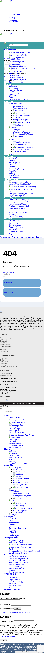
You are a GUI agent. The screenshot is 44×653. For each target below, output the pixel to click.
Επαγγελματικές (15, 91)
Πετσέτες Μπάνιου (22, 142)
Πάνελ (11, 191)
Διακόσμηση (9, 156)
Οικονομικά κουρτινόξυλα (19, 202)
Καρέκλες (12, 165)
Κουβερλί (16, 118)
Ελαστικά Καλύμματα (21, 132)
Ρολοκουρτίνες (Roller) (20, 182)
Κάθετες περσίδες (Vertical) (22, 189)
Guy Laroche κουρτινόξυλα (19, 206)
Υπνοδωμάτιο (16, 104)
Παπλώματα (20, 113)
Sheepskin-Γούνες (16, 82)
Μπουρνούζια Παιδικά (24, 147)
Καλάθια (12, 160)
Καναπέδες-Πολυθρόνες (18, 169)
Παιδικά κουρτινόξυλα (17, 208)
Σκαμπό (12, 167)
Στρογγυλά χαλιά (17, 55)
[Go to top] (1, 408)
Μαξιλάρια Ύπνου (22, 122)
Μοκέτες (7, 84)
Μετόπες (12, 215)
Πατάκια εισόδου (15, 78)
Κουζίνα (14, 154)
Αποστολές (3, 339)
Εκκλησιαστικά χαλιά (17, 80)
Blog (10, 234)
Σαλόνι (13, 128)
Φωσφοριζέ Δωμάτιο (21, 120)
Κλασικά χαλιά (14, 60)
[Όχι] (42, 652)
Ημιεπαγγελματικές (16, 93)
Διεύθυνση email (7, 621)
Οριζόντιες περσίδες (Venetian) (23, 187)
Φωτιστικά (13, 158)
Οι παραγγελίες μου (6, 365)
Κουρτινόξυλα (10, 198)
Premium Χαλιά (15, 50)
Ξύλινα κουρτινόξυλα (17, 217)
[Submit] (4, 276)
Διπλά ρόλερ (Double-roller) (20, 184)
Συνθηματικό (5, 604)
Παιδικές (12, 97)
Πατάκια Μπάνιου (20, 152)
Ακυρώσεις (3, 342)
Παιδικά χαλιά (14, 64)
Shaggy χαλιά (14, 73)
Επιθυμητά (3, 363)
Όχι (23, 652)
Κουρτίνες (19, 137)
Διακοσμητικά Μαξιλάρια (23, 134)
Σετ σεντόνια (18, 106)
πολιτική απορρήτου (7, 636)
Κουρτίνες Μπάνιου (21, 149)
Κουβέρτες (19, 111)
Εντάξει (18, 652)
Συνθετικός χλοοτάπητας (19, 99)
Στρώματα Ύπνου (22, 125)
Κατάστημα (13, 223)
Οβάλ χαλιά (15, 71)
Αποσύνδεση (4, 361)
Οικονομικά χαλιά (16, 66)
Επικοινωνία (14, 221)
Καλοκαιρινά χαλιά (16, 62)
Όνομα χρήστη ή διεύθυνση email (13, 598)
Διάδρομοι (13, 86)
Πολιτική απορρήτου (8, 366)
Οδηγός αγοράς (15, 225)
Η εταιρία (3, 349)
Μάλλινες (12, 95)
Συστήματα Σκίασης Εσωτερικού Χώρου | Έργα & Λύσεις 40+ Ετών (25, 195)
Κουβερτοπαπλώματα (22, 116)
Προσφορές (15, 58)
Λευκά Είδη (8, 101)
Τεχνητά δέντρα (15, 175)
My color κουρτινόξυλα (18, 213)
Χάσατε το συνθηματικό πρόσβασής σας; (15, 612)
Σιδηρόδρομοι (14, 210)
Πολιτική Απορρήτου (17, 231)
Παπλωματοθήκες (20, 108)
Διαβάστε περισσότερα (33, 652)
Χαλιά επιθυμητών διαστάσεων (23, 69)
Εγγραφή (4, 640)
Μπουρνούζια (20, 145)
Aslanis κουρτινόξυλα (17, 204)
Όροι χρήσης (4, 358)
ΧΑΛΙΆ (7, 48)
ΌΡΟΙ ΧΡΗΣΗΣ (10, 219)
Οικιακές (14, 89)
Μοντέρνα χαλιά (17, 52)
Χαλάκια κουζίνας (16, 76)
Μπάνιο (14, 139)
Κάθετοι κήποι (14, 177)
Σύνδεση (2, 360)
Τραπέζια (12, 171)
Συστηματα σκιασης (12, 179)
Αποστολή (13, 229)
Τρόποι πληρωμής (16, 227)
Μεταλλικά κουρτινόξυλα (19, 200)
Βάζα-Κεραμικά (15, 163)
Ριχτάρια (16, 130)
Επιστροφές (3, 341)
